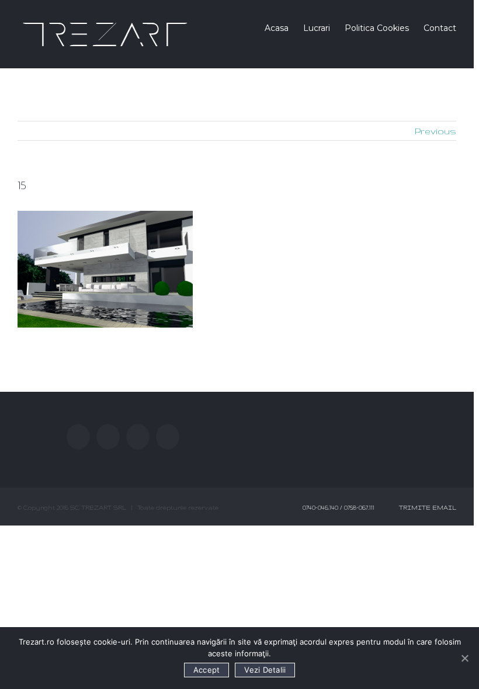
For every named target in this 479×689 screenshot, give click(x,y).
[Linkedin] (167, 437)
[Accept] (464, 658)
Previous (435, 131)
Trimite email (425, 507)
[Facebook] (78, 437)
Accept (206, 669)
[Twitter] (108, 437)
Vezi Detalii (265, 669)
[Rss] (138, 437)
